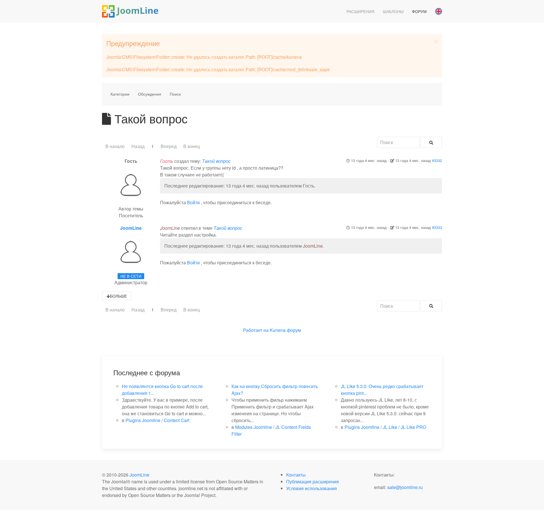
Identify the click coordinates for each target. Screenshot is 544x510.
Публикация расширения (312, 481)
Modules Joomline (253, 427)
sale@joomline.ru (405, 487)
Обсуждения (149, 94)
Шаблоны (393, 11)
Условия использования (311, 488)
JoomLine (131, 228)
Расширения (360, 11)
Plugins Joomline (143, 420)
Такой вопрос (216, 161)
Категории (119, 94)
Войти (193, 202)
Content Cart (176, 420)
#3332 (437, 160)
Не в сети (130, 276)
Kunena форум (285, 330)
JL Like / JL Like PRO (404, 427)
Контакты (296, 474)
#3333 (437, 227)
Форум (419, 11)
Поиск (175, 94)
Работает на (256, 330)
